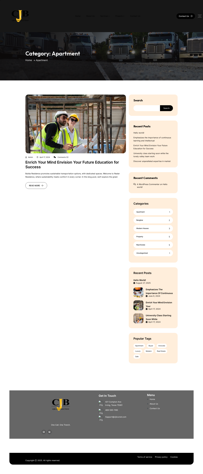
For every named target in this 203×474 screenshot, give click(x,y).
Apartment (140, 212)
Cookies (174, 457)
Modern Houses (142, 228)
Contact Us (135, 16)
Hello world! (138, 133)
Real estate (161, 351)
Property (139, 237)
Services (104, 16)
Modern (149, 351)
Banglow (139, 220)
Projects (119, 16)
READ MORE (34, 185)
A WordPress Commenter (148, 184)
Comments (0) (62, 157)
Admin (30, 157)
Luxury (138, 351)
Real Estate (140, 245)
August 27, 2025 (143, 283)
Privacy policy (161, 457)
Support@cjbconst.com (115, 417)
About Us (90, 16)
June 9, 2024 (154, 296)
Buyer (151, 346)
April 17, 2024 (45, 157)
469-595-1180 (111, 410)
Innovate (161, 346)
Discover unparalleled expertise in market (152, 161)
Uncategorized (142, 253)
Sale (137, 356)
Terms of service (144, 457)
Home (77, 16)
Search (138, 100)
